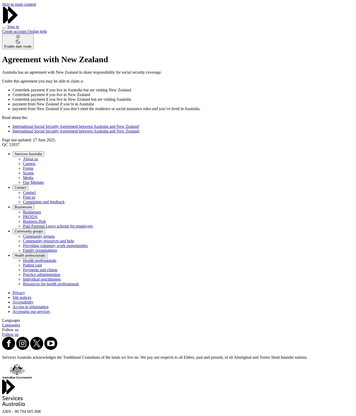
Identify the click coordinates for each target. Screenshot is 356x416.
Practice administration (41, 274)
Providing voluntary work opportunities (55, 245)
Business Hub (34, 221)
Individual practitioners (42, 279)
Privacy (19, 293)
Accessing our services (31, 311)
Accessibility (23, 302)
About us (30, 159)
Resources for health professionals (51, 284)
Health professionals (30, 255)
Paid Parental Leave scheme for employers (58, 226)
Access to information (30, 307)
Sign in (13, 26)
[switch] (18, 41)
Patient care (32, 265)
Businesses (23, 207)
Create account (15, 31)
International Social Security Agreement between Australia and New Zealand (76, 126)
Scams (28, 173)
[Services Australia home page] (10, 22)
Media (28, 177)
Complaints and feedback (44, 202)
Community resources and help (48, 241)
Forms (28, 168)
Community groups (29, 231)
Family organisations (40, 250)
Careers (29, 163)
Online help (37, 31)
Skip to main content (19, 4)
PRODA (30, 217)
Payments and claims (40, 270)
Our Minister (33, 182)
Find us (29, 197)
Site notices (22, 297)
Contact (20, 188)
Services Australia (28, 154)
